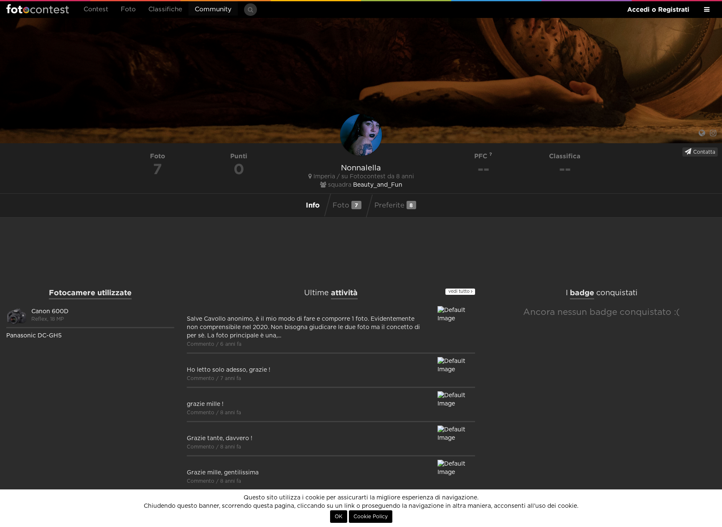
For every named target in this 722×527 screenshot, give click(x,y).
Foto (128, 9)
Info (313, 205)
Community (213, 9)
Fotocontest (37, 9)
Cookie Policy (370, 516)
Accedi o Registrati (658, 9)
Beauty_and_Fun (377, 185)
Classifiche (165, 9)
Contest (96, 9)
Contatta (703, 152)
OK (339, 516)
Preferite (393, 205)
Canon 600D (50, 311)
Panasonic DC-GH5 (34, 336)
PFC (481, 156)
